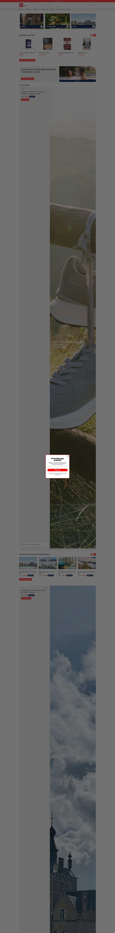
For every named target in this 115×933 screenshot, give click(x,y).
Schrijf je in (57, 470)
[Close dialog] (68, 456)
